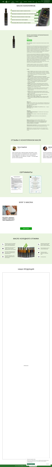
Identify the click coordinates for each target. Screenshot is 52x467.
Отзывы (17, 1)
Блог (33, 1)
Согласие (37, 460)
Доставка (25, 1)
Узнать (37, 461)
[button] (26, 228)
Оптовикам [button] (30, 1)
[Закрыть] (50, 465)
